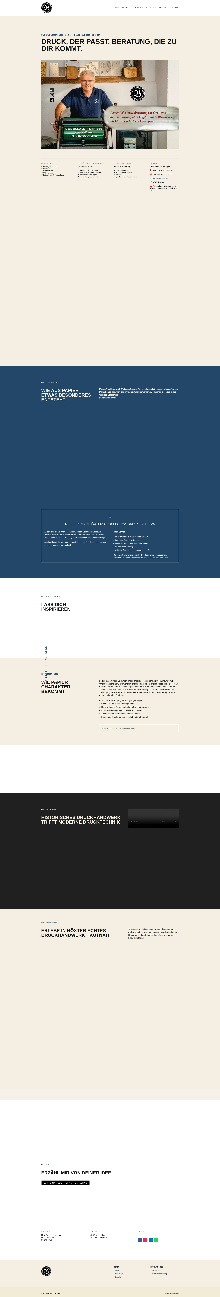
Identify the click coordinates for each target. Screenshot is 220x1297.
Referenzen (151, 8)
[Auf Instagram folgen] (145, 1240)
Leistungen (138, 8)
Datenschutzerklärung (159, 1274)
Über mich (126, 8)
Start (116, 8)
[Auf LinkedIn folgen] (151, 1240)
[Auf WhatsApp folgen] (156, 1240)
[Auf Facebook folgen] (140, 1240)
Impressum (155, 1270)
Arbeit (117, 1270)
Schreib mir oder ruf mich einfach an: (65, 1183)
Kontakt (175, 8)
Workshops (164, 8)
